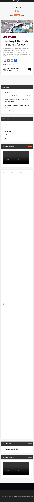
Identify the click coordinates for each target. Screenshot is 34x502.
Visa (14, 37)
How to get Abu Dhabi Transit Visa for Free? (17, 96)
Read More (6, 64)
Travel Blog (18, 131)
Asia (5, 37)
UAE (10, 37)
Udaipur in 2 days (9, 111)
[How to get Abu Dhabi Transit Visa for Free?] (17, 26)
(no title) (7, 92)
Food (18, 128)
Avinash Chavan (15, 68)
